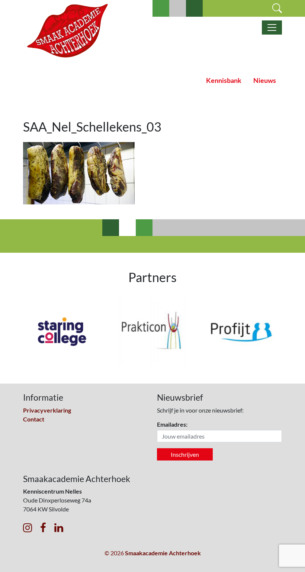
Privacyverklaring (47, 410)
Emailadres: (172, 424)
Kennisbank (223, 80)
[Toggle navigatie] (272, 27)
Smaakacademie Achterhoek (163, 552)
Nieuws (264, 80)
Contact (33, 419)
